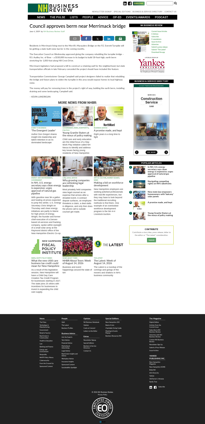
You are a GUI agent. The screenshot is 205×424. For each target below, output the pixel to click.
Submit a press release (159, 47)
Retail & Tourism (45, 333)
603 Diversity (154, 373)
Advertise (154, 44)
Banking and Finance (46, 347)
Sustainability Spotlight (69, 367)
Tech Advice (66, 340)
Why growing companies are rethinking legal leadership (76, 183)
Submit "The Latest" (158, 50)
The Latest (98, 258)
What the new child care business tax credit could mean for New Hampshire (45, 263)
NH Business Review (53, 8)
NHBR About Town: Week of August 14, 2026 (77, 262)
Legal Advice (71, 178)
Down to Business (38, 128)
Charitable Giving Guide (113, 328)
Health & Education (46, 341)
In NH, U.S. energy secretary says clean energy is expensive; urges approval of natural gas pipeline (46, 188)
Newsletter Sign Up (156, 344)
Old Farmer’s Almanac (156, 379)
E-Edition (154, 34)
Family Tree (153, 382)
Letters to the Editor (90, 331)
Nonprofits (84, 128)
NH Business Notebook (91, 322)
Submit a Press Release (157, 347)
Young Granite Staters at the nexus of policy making (77, 134)
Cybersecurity (44, 360)
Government (68, 128)
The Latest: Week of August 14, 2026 (105, 262)
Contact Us (170, 11)
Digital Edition (154, 322)
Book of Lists (109, 325)
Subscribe (138, 3)
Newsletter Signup (102, 11)
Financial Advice (67, 343)
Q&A (63, 322)
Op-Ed (117, 17)
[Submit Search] (175, 3)
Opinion (86, 325)
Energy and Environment (41, 178)
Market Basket (113, 178)
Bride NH (152, 370)
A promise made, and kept (108, 130)
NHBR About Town (70, 258)
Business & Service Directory (147, 11)
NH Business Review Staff (54, 31)
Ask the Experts (67, 337)
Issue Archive (156, 42)
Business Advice (100, 128)
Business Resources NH (113, 336)
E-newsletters (156, 39)
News (41, 17)
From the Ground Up (47, 363)
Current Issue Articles (159, 31)
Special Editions (122, 11)
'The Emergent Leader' (43, 130)
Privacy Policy (102, 395)
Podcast (161, 17)
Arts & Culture (100, 178)
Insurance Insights (68, 362)
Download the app (158, 52)
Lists (74, 17)
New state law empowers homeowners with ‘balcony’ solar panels (161, 194)
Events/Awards (138, 17)
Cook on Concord (89, 328)
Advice (103, 17)
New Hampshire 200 (112, 322)
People (87, 17)
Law (64, 178)
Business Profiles (67, 328)
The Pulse (57, 17)
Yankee (151, 376)
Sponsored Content (46, 366)
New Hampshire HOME (157, 367)
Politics (66, 130)
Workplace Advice (68, 359)
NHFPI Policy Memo (44, 258)
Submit (151, 240)
